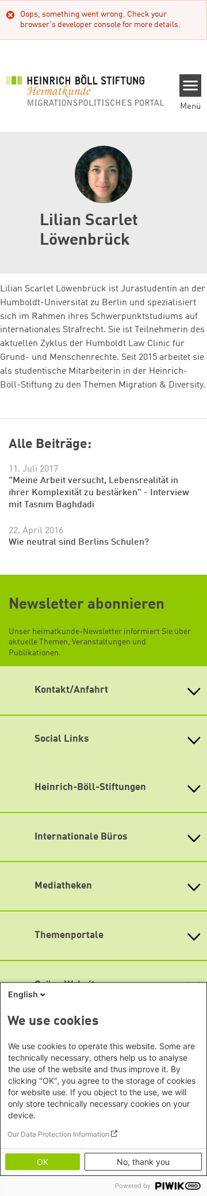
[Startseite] (85, 90)
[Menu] (190, 85)
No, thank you (143, 1162)
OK (42, 1162)
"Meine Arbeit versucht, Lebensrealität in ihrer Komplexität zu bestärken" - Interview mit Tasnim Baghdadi (99, 492)
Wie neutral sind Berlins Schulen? (79, 542)
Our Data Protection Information (58, 1134)
